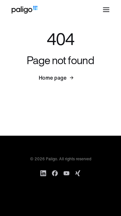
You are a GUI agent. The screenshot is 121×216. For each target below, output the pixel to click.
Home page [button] (52, 78)
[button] (106, 9)
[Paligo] (24, 10)
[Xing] (78, 173)
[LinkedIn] (43, 173)
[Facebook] (55, 173)
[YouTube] (66, 173)
